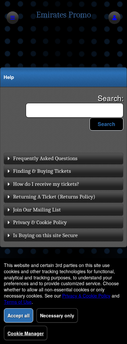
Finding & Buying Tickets (42, 171)
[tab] (63, 159)
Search (106, 124)
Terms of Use (18, 302)
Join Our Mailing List (37, 210)
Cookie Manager (25, 333)
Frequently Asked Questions (45, 158)
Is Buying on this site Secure (45, 235)
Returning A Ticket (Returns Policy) (54, 197)
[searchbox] (74, 110)
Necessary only (57, 315)
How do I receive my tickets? (46, 184)
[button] (114, 17)
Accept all (18, 315)
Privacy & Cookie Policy (40, 222)
